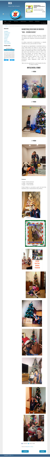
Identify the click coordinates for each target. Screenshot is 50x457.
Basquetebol (28, 446)
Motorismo (6, 41)
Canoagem (6, 35)
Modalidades (22, 21)
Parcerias (36, 21)
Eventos (31, 21)
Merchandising (7, 23)
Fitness (6, 38)
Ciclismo (6, 37)
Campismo (6, 34)
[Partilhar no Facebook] (24, 443)
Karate (5, 40)
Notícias (15, 21)
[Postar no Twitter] (31, 443)
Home (5, 21)
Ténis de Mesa (7, 43)
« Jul (6, 60)
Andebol (6, 31)
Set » (12, 60)
